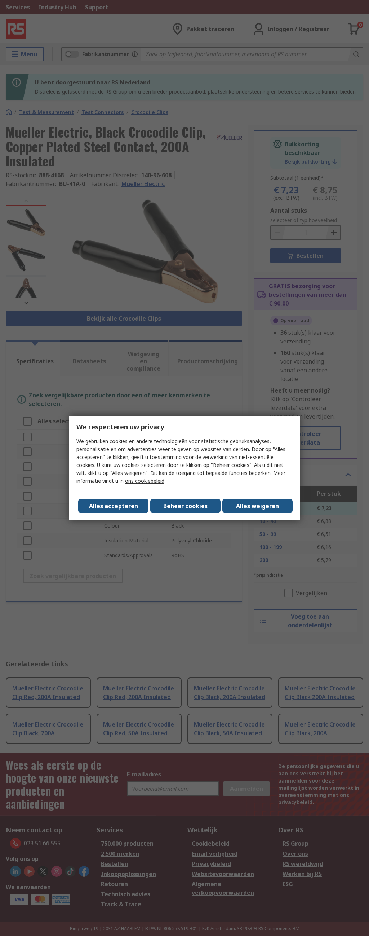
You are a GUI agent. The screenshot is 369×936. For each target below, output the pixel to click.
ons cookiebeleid (144, 480)
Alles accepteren (113, 506)
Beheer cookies (185, 506)
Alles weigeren (257, 506)
